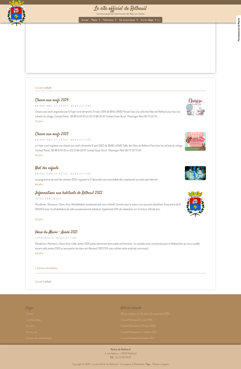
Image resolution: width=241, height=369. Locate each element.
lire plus (39, 121)
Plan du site (31, 332)
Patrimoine (108, 20)
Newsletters (81, 106)
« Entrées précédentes (46, 268)
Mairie (94, 20)
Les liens (30, 326)
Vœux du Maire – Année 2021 (56, 232)
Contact (29, 313)
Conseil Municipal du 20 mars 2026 (138, 326)
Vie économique (127, 20)
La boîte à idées (33, 319)
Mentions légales (160, 364)
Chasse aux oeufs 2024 (51, 100)
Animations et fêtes (51, 106)
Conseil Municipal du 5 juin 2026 (136, 319)
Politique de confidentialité (39, 338)
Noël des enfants (47, 168)
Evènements (44, 238)
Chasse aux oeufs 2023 (51, 134)
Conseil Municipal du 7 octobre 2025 (138, 332)
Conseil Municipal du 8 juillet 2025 (137, 338)
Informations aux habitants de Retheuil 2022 (68, 193)
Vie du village (147, 20)
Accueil (85, 20)
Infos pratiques (48, 198)
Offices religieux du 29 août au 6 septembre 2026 (145, 313)
